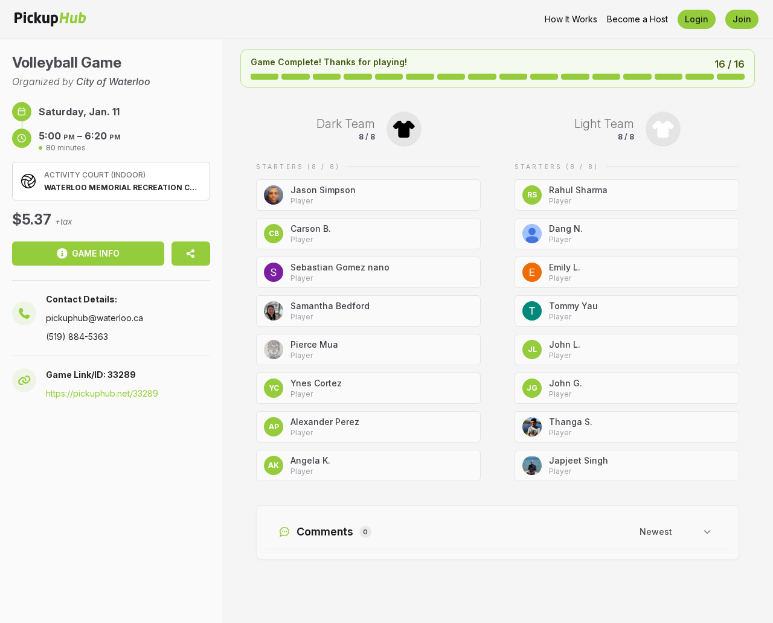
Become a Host (637, 19)
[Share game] (191, 253)
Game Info (96, 253)
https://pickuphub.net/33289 (102, 393)
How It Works (571, 19)
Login (696, 19)
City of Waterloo (113, 81)
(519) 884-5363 (77, 336)
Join (742, 19)
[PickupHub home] (50, 19)
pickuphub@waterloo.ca (94, 318)
